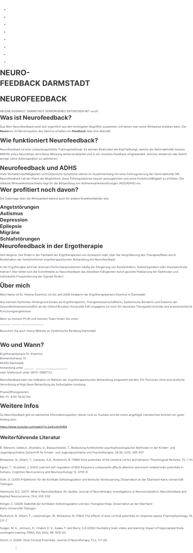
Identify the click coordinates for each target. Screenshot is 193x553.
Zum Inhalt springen (13, 2)
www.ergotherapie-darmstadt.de (22, 323)
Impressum (7, 547)
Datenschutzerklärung (32, 547)
